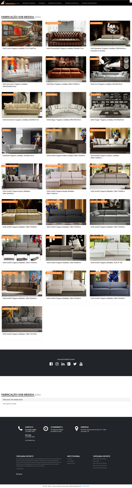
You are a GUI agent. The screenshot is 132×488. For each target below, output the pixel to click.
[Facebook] (51, 364)
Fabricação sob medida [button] (29, 3)
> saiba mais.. (20, 468)
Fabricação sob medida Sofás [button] (13, 400)
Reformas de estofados (100, 463)
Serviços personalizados (100, 467)
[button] (131, 1)
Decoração (96, 461)
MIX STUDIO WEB (84, 486)
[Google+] (69, 364)
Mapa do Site (71, 463)
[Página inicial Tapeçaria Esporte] (10, 2)
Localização (70, 461)
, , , (50, 474)
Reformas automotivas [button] (71, 3)
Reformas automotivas (99, 465)
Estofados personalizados (89, 3)
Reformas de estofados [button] (55, 3)
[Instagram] (57, 364)
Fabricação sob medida (99, 459)
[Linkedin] (63, 364)
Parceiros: (19, 474)
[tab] (66, 399)
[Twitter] (75, 364)
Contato (69, 459)
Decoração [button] (42, 3)
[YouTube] (81, 364)
